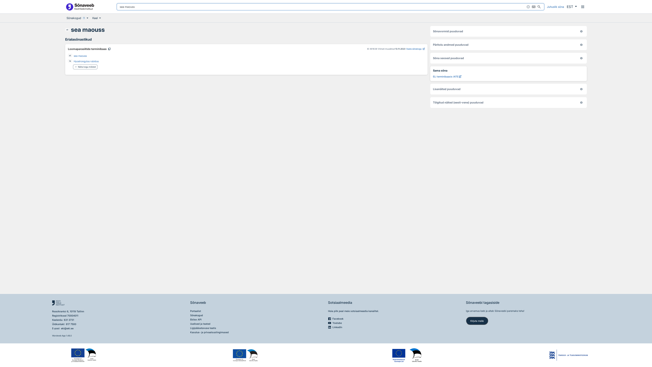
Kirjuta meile (477, 320)
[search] (330, 6)
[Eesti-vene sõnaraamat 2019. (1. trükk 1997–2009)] (581, 102)
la (70, 61)
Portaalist (195, 311)
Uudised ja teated (200, 323)
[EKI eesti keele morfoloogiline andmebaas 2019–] (581, 31)
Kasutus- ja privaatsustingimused (209, 332)
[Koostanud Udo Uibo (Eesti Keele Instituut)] (581, 44)
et (67, 29)
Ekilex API (196, 319)
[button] (572, 7)
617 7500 (71, 324)
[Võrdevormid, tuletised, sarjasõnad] (581, 58)
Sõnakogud (196, 315)
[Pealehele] (80, 7)
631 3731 (69, 319)
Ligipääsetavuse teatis (203, 328)
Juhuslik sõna (555, 6)
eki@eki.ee (67, 328)
